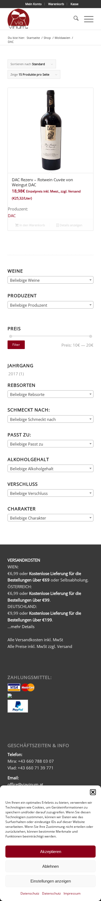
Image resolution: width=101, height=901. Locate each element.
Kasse (74, 4)
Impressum (72, 893)
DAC (12, 215)
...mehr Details (21, 626)
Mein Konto (33, 4)
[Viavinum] (42, 19)
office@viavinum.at (25, 784)
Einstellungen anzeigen (50, 881)
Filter (16, 344)
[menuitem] (34, 4)
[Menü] (86, 19)
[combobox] (50, 280)
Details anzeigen (70, 225)
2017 (13, 373)
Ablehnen (50, 866)
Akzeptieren (50, 851)
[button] (93, 792)
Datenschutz (29, 893)
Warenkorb (56, 4)
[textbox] (50, 280)
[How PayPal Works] (18, 711)
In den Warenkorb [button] (32, 225)
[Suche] (73, 19)
